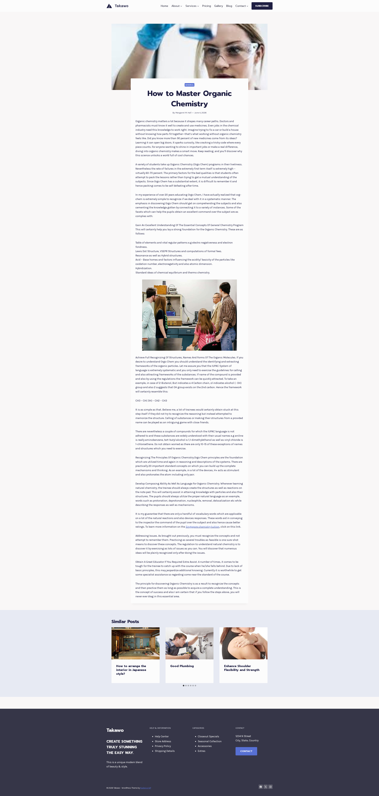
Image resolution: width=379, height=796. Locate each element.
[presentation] (135, 643)
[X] (266, 787)
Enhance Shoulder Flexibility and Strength (241, 668)
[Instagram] (270, 787)
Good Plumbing (182, 666)
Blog (229, 6)
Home (164, 6)
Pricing (206, 6)
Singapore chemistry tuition (202, 526)
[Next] (262, 655)
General (189, 85)
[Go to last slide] (116, 655)
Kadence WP (145, 788)
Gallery (218, 6)
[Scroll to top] (372, 790)
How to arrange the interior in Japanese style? (131, 670)
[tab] (183, 685)
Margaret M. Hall (183, 112)
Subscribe (262, 6)
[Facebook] (261, 787)
